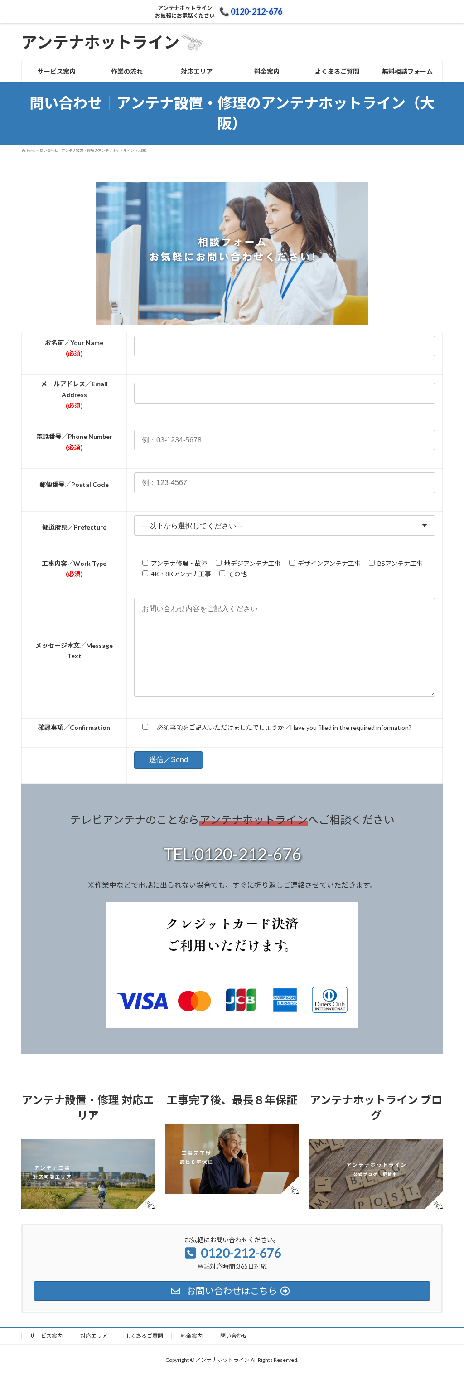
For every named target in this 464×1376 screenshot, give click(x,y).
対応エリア (93, 1335)
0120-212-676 (247, 854)
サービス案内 (46, 1335)
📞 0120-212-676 (250, 11)
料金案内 (192, 1335)
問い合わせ (233, 1335)
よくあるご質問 (144, 1335)
